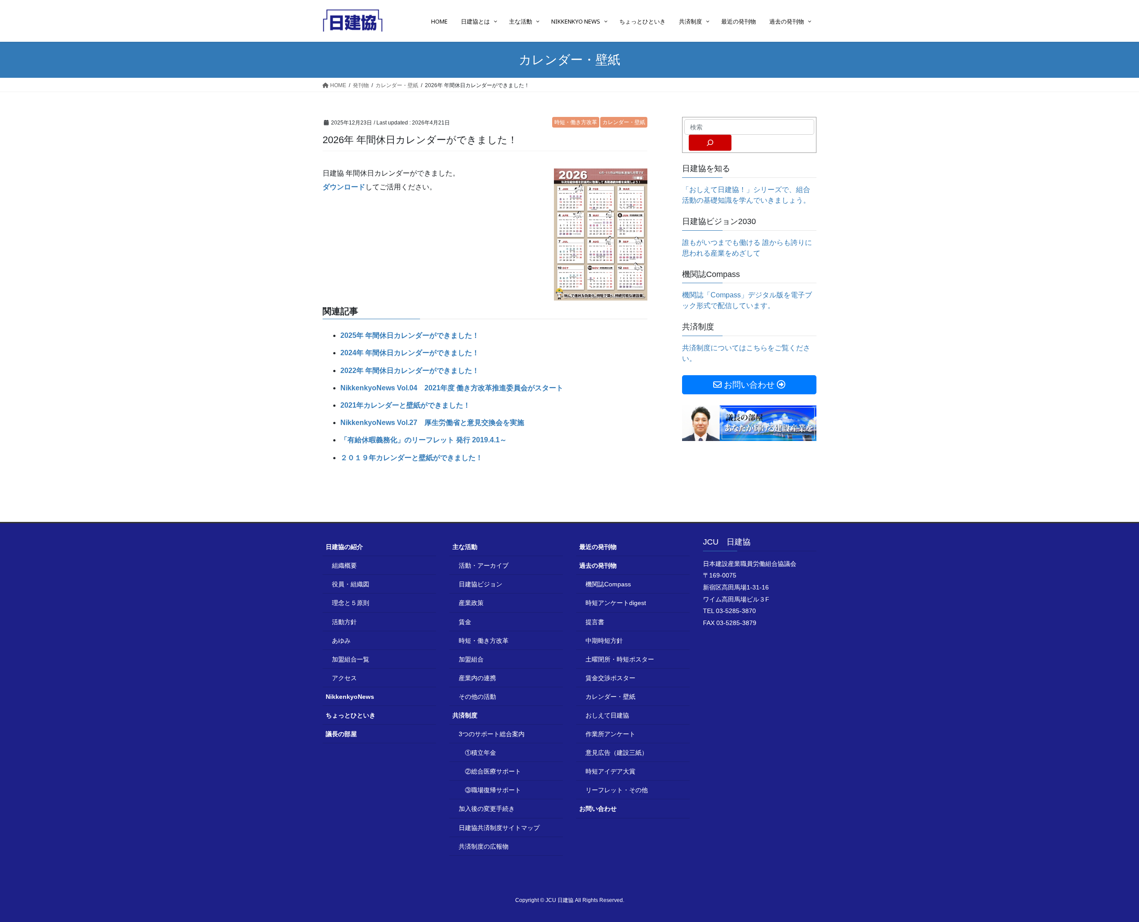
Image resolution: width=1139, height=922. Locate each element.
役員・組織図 (350, 584)
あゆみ (341, 640)
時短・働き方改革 (575, 122)
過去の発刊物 (598, 565)
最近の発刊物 (598, 546)
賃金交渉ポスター (610, 677)
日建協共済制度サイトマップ (499, 827)
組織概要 (344, 565)
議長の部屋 (341, 734)
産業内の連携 (477, 677)
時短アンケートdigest (616, 602)
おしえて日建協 (607, 715)
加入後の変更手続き (487, 808)
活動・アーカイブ (484, 565)
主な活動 (464, 546)
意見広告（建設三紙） (617, 752)
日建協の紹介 (344, 546)
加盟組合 (471, 659)
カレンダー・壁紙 (623, 122)
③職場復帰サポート (493, 790)
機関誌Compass (608, 584)
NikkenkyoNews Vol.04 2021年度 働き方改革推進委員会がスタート (451, 388)
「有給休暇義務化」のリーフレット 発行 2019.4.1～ (423, 440)
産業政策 (471, 602)
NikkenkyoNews (350, 696)
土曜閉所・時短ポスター (620, 659)
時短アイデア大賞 (610, 771)
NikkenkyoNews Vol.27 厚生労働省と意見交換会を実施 (432, 422)
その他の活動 (477, 696)
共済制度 (464, 715)
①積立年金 (480, 752)
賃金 (465, 621)
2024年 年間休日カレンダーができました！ (409, 353)
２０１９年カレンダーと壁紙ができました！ (411, 457)
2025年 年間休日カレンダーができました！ (409, 335)
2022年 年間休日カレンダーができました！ (409, 370)
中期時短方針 (604, 640)
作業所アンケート (610, 734)
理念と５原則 (350, 602)
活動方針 (344, 621)
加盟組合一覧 (350, 659)
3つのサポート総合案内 (492, 734)
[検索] (710, 143)
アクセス (344, 677)
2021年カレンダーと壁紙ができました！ (405, 405)
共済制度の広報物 (484, 846)
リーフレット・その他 (617, 790)
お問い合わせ (598, 808)
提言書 (595, 621)
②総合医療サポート (493, 771)
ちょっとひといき (351, 715)
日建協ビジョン (480, 584)
